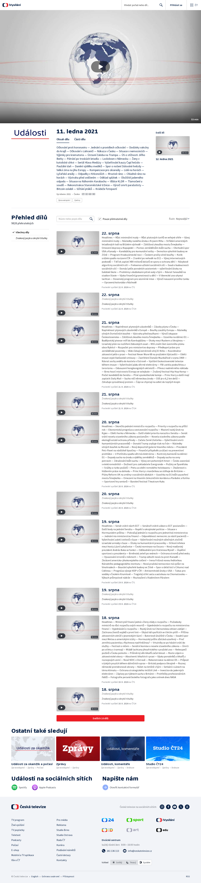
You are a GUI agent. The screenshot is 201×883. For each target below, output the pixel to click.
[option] (117, 862)
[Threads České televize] (187, 806)
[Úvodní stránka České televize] (28, 806)
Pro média (62, 819)
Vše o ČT (15, 860)
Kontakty (62, 860)
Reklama (61, 824)
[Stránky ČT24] (108, 821)
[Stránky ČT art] (133, 831)
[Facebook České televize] (168, 806)
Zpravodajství (64, 200)
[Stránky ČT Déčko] (107, 831)
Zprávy (77, 200)
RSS (188, 876)
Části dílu (79, 139)
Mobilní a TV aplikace (22, 855)
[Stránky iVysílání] (165, 821)
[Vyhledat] (91, 219)
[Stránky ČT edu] (162, 831)
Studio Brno (63, 829)
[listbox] (131, 862)
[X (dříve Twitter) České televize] (180, 806)
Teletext (16, 835)
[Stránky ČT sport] (135, 821)
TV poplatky (17, 829)
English (34, 876)
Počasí (14, 845)
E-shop (15, 850)
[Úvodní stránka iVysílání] (15, 5)
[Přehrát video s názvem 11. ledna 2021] (100, 66)
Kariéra (60, 845)
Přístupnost (68, 876)
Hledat (161, 5)
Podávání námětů (66, 850)
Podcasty (16, 840)
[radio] (30, 232)
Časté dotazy (64, 855)
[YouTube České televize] (174, 806)
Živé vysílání (17, 824)
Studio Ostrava (64, 835)
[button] (100, 66)
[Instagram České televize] (162, 806)
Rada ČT (61, 840)
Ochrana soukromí (50, 876)
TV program (17, 819)
